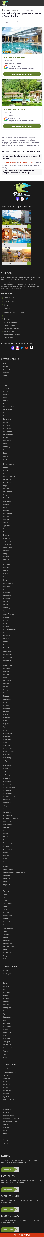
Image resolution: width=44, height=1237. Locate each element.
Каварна (6, 557)
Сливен (6, 846)
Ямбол (5, 959)
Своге (5, 830)
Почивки (6, 319)
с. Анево (6, 730)
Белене (6, 422)
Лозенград (7, 1023)
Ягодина (6, 956)
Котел (5, 589)
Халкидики (7, 1140)
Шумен (5, 950)
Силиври (6, 1039)
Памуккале (7, 1032)
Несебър (6, 636)
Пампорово (7, 654)
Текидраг (6, 1042)
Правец (6, 696)
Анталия (6, 980)
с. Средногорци (9, 787)
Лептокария (7, 1090)
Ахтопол (6, 388)
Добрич (6, 516)
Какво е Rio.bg (8, 301)
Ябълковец (7, 953)
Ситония (6, 1128)
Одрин (5, 1029)
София (5, 866)
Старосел (6, 875)
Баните (6, 394)
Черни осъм (7, 925)
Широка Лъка (8, 943)
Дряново (6, 526)
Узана (5, 906)
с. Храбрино (7, 793)
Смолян (6, 855)
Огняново (6, 645)
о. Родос (6, 1112)
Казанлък (6, 560)
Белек (5, 983)
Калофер (6, 564)
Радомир (6, 708)
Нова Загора (7, 639)
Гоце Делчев (7, 501)
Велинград (7, 479)
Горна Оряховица (9, 498)
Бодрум (6, 986)
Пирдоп (6, 677)
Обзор (5, 642)
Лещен (5, 602)
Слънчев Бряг (8, 849)
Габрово (6, 489)
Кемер (5, 1011)
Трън (5, 897)
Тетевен (6, 888)
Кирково (6, 574)
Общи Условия (9, 331)
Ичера (5, 554)
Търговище (7, 903)
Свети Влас (7, 821)
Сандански (7, 812)
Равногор (6, 705)
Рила (5, 721)
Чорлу (5, 1054)
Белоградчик (8, 431)
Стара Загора (8, 869)
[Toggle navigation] (40, 3)
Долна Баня (7, 520)
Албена (6, 366)
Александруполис (9, 1072)
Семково (6, 837)
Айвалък (6, 971)
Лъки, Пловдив (8, 614)
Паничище (7, 660)
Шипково (6, 940)
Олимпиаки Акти (9, 1115)
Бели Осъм (7, 428)
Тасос (5, 1137)
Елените (6, 532)
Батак (5, 413)
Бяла (5, 459)
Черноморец (8, 928)
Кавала (5, 1081)
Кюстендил (7, 598)
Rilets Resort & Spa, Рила (14, 57)
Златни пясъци (8, 541)
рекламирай (8, 1189)
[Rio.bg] (5, 3)
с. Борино (6, 742)
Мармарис (7, 1026)
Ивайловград (8, 547)
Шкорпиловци (8, 947)
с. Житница (7, 758)
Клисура (6, 580)
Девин (5, 507)
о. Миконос (7, 1109)
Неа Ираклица (8, 1100)
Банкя (5, 397)
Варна (5, 470)
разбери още (8, 1209)
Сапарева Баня (8, 815)
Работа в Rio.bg (9, 337)
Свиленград (7, 824)
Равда (5, 702)
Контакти (6, 305)
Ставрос (6, 1134)
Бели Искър (7, 425)
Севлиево (6, 834)
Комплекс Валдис (9, 162)
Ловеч (5, 605)
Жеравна (6, 538)
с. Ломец (6, 775)
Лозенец (6, 608)
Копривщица (8, 583)
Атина (5, 1075)
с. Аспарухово (8, 733)
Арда (5, 376)
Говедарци (7, 495)
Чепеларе (6, 919)
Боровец (6, 447)
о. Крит (6, 1106)
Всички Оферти (9, 316)
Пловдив (6, 690)
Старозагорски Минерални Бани (15, 872)
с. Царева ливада (9, 797)
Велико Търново (9, 476)
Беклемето (7, 419)
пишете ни (7, 1169)
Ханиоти (6, 1143)
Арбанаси (6, 373)
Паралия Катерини (10, 1121)
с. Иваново (7, 766)
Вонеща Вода (8, 482)
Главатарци (7, 492)
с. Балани (6, 736)
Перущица (7, 668)
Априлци (6, 370)
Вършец (6, 486)
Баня (5, 403)
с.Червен (6, 806)
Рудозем (6, 724)
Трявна (5, 900)
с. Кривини (7, 769)
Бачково (6, 416)
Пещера (6, 674)
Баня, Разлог (7, 410)
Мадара (6, 617)
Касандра (6, 1084)
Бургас (5, 456)
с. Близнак (7, 739)
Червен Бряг (8, 922)
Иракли (6, 550)
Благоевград (7, 441)
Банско (5, 400)
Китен (5, 577)
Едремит (6, 998)
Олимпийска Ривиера (11, 1118)
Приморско (7, 699)
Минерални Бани (9, 629)
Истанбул (6, 1001)
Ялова (5, 1057)
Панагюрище (8, 657)
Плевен (6, 684)
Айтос (5, 363)
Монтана (6, 632)
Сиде (5, 1035)
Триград (6, 891)
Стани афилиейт (9, 325)
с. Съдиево (7, 790)
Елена (5, 529)
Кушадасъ (7, 1017)
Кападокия (7, 1008)
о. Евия (5, 1103)
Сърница (6, 885)
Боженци (6, 444)
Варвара (6, 467)
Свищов (6, 827)
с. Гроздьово (7, 748)
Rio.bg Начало (8, 298)
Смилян (6, 852)
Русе (4, 727)
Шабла (5, 937)
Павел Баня (7, 648)
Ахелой (5, 385)
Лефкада (6, 1094)
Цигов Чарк (7, 916)
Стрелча (6, 882)
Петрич (6, 671)
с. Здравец (7, 761)
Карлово (6, 568)
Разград (6, 711)
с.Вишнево (7, 803)
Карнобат (6, 571)
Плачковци (7, 680)
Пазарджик (7, 651)
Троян (5, 894)
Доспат (5, 523)
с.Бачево (6, 800)
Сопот (5, 861)
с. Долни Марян (9, 752)
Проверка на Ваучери (11, 334)
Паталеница (7, 665)
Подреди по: (9, 22)
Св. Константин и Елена (12, 818)
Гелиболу (6, 992)
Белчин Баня (8, 434)
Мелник (6, 626)
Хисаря (5, 909)
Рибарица (6, 718)
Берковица (7, 437)
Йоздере (6, 1005)
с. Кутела (6, 772)
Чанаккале (7, 1045)
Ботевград (7, 450)
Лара (5, 1020)
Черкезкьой (7, 1048)
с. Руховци (7, 784)
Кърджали (7, 595)
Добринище (7, 513)
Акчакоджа (7, 974)
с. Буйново (7, 745)
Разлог (5, 714)
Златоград (7, 544)
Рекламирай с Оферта (11, 328)
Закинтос (6, 1078)
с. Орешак (7, 781)
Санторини (7, 1124)
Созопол (6, 858)
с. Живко (6, 755)
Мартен (6, 620)
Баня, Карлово (8, 407)
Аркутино (6, 379)
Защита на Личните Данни (13, 312)
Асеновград (7, 382)
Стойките (6, 879)
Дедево (6, 510)
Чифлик (6, 934)
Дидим (5, 995)
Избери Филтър (23, 1235)
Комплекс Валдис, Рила (14, 109)
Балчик (6, 391)
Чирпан (6, 931)
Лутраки (6, 1097)
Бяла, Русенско (8, 464)
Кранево (6, 592)
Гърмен (6, 504)
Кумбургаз (7, 1014)
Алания (6, 977)
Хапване (6, 309)
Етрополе (6, 535)
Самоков (6, 809)
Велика (5, 473)
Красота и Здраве (10, 322)
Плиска (5, 687)
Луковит (6, 611)
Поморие (6, 693)
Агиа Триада (7, 1069)
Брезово (6, 453)
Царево (6, 913)
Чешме (5, 1051)
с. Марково (7, 778)
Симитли (6, 840)
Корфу (5, 1087)
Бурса (5, 989)
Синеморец (7, 843)
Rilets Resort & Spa (25, 162)
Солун (5, 1131)
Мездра (6, 623)
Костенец (6, 586)
